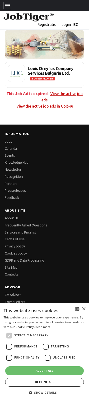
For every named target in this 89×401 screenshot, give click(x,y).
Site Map (11, 267)
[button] (44, 393)
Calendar (11, 148)
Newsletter (13, 169)
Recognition (14, 177)
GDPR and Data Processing (24, 260)
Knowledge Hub (16, 162)
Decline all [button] (44, 382)
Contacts (11, 274)
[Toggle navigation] (7, 5)
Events (10, 155)
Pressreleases (15, 190)
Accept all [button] (44, 371)
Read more (43, 327)
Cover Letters (15, 302)
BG (75, 24)
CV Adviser (13, 295)
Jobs (8, 141)
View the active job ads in (44, 106)
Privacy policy (15, 246)
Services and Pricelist (20, 232)
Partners (11, 184)
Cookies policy (16, 253)
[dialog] (44, 352)
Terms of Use (15, 239)
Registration (48, 24)
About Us (12, 218)
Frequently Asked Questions (26, 225)
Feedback (12, 198)
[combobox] (77, 309)
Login (66, 24)
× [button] (83, 309)
